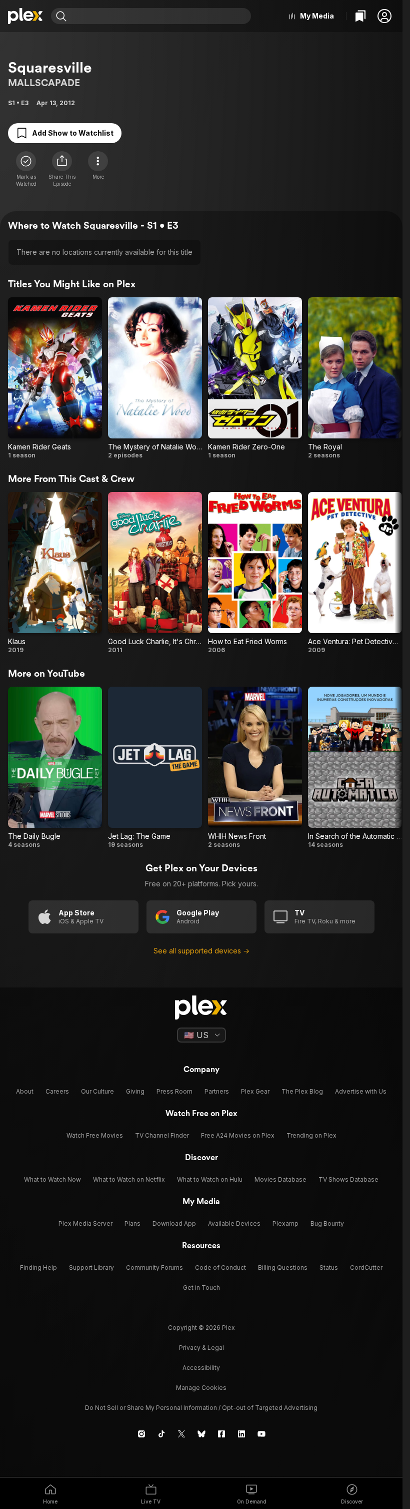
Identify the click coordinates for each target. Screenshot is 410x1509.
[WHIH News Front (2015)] (255, 768)
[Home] (25, 16)
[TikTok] (162, 1434)
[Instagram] (142, 1434)
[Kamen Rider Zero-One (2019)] (255, 378)
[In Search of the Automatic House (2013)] (355, 768)
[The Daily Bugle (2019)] (55, 768)
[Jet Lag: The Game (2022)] (155, 768)
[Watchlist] (360, 16)
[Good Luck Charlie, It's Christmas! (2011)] (155, 573)
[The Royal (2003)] (355, 378)
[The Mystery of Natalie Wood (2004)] (155, 378)
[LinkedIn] (242, 1434)
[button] (384, 16)
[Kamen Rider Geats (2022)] (55, 378)
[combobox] (160, 16)
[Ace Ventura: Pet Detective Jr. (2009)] (355, 573)
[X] (182, 1434)
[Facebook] (222, 1434)
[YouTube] (262, 1434)
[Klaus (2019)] (55, 573)
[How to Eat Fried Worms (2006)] (255, 573)
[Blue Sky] (202, 1434)
